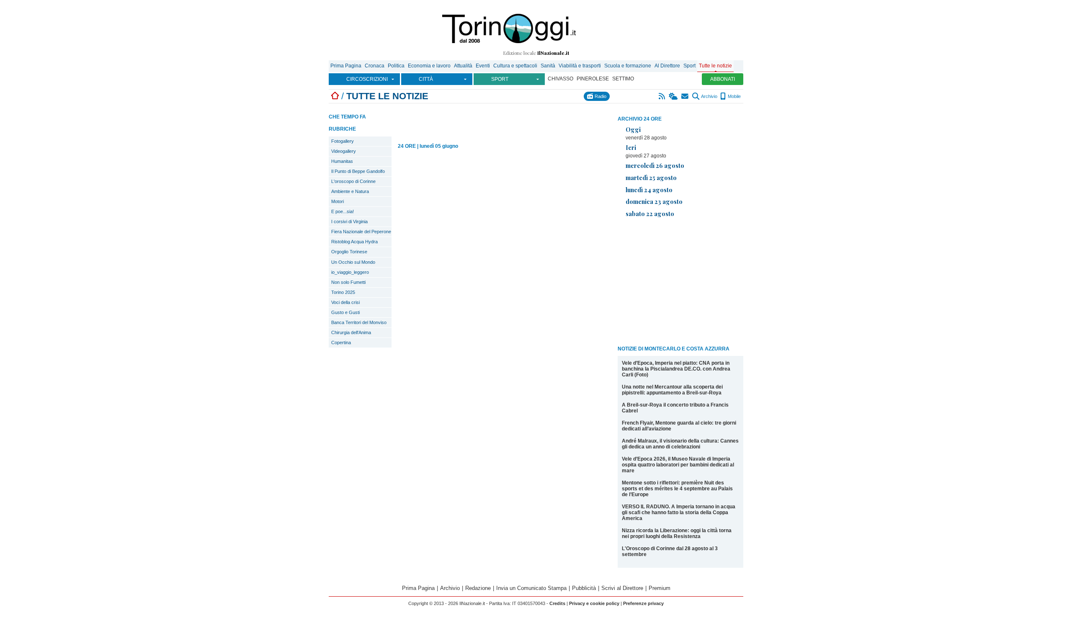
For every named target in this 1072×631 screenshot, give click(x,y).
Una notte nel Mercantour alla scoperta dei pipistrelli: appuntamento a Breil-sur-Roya (672, 390)
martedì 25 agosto (651, 177)
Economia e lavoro (429, 66)
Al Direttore (667, 66)
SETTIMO (623, 79)
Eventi (483, 66)
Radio (599, 96)
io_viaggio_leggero (350, 272)
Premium (659, 588)
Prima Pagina (345, 66)
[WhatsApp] (652, 96)
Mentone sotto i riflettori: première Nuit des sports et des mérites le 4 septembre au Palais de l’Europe (677, 488)
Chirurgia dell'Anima (351, 332)
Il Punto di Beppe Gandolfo (358, 171)
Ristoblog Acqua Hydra (354, 241)
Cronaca (374, 66)
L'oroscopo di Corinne (353, 181)
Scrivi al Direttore (622, 588)
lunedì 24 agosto (649, 189)
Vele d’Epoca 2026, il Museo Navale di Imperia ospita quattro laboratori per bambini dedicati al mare (678, 465)
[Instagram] (625, 96)
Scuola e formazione (627, 66)
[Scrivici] (685, 96)
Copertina (341, 342)
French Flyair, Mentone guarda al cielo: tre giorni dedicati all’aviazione (679, 426)
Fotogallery (342, 141)
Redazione (478, 588)
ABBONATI (722, 79)
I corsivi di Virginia (349, 221)
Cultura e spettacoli (515, 66)
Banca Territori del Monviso (359, 322)
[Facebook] (616, 96)
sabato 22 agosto (650, 213)
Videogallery (343, 151)
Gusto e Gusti (345, 312)
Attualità (463, 66)
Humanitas (342, 161)
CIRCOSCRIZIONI (367, 79)
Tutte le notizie (715, 66)
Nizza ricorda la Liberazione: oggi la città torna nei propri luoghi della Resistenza (677, 533)
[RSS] (662, 96)
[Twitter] (634, 96)
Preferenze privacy (643, 603)
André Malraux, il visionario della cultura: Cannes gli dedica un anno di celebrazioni (680, 444)
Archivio (708, 96)
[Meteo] (673, 96)
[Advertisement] (680, 283)
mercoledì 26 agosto (655, 165)
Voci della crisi (345, 302)
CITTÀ (426, 79)
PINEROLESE (593, 79)
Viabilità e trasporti (580, 66)
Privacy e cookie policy (594, 603)
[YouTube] (643, 96)
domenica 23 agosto (654, 201)
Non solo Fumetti (348, 282)
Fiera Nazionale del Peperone (361, 231)
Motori (337, 201)
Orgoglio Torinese (349, 251)
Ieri (631, 147)
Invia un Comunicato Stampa (531, 588)
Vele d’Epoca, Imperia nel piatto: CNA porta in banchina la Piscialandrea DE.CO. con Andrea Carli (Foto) (676, 369)
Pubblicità (584, 588)
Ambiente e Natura (350, 191)
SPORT (499, 79)
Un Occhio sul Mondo (353, 262)
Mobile (734, 96)
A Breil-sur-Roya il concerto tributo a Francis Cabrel (675, 408)
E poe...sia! (342, 211)
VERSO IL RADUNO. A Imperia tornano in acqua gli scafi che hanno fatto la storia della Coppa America (678, 512)
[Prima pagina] (335, 96)
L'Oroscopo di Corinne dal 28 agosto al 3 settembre (670, 551)
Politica (396, 66)
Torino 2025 (343, 292)
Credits (557, 603)
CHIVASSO (560, 79)
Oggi (633, 129)
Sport (689, 66)
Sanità (548, 66)
